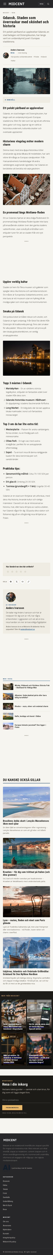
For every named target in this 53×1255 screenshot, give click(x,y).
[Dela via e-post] (22, 581)
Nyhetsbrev (7, 1229)
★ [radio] (8, 571)
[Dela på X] (16, 581)
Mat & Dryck (10, 1037)
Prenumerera (12, 1108)
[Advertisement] (26, 259)
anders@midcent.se (28, 629)
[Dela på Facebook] (10, 581)
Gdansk (44, 57)
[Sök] (48, 4)
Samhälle (35, 1037)
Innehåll (11, 100)
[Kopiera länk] (28, 581)
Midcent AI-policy (9, 1242)
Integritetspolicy (9, 1238)
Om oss (6, 1221)
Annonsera (7, 1225)
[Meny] (5, 3)
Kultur (14, 61)
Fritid (7, 1003)
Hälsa (5, 1185)
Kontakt (6, 1234)
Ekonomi (34, 1003)
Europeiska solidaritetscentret (22, 57)
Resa (42, 4)
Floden (36, 57)
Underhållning (8, 1201)
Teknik (5, 1189)
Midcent (6, 13)
